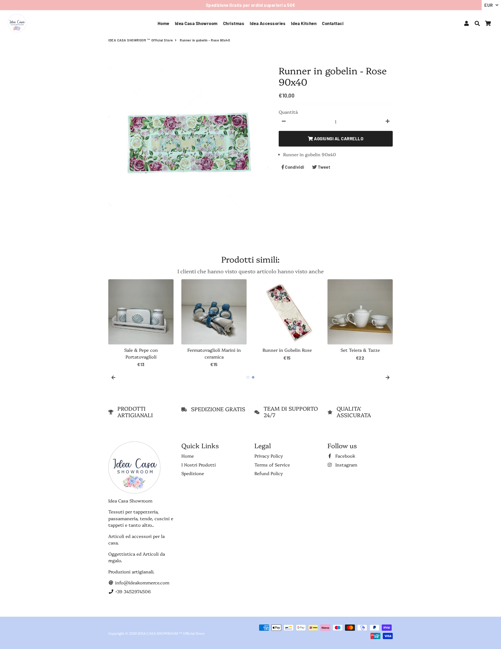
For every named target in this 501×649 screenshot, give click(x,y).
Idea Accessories (267, 23)
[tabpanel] (141, 323)
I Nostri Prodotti (198, 465)
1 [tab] (248, 377)
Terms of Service (272, 465)
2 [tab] (253, 377)
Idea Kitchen (304, 23)
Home (163, 23)
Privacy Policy (268, 456)
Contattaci (332, 23)
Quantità (288, 112)
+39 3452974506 (132, 591)
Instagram (345, 465)
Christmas (233, 23)
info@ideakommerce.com (141, 582)
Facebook (344, 456)
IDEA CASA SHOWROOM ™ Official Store (140, 40)
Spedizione (192, 473)
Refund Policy (268, 473)
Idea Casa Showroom (196, 23)
